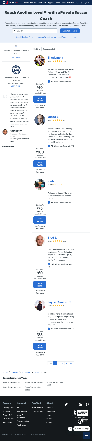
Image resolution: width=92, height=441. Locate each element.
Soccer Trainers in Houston (12, 387)
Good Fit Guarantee (21, 416)
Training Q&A (7, 415)
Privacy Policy (26, 434)
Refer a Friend (8, 422)
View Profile (40, 99)
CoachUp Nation (68, 3)
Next (71, 363)
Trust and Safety (23, 421)
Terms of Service (38, 434)
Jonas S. (53, 117)
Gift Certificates (8, 419)
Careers (49, 419)
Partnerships (50, 411)
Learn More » (16, 57)
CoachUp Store (37, 411)
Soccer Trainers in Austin (11, 382)
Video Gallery (7, 411)
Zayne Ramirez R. (59, 302)
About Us (49, 407)
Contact (49, 422)
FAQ (18, 407)
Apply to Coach (54, 3)
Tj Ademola (55, 57)
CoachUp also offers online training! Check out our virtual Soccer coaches (45, 37)
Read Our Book (37, 407)
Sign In (86, 3)
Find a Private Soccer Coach (35, 3)
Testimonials (21, 425)
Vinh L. (52, 181)
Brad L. (52, 237)
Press (48, 415)
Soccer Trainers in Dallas (34, 382)
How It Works (22, 411)
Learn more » (16, 86)
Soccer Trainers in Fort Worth (55, 383)
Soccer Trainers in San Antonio (33, 388)
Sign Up (79, 3)
